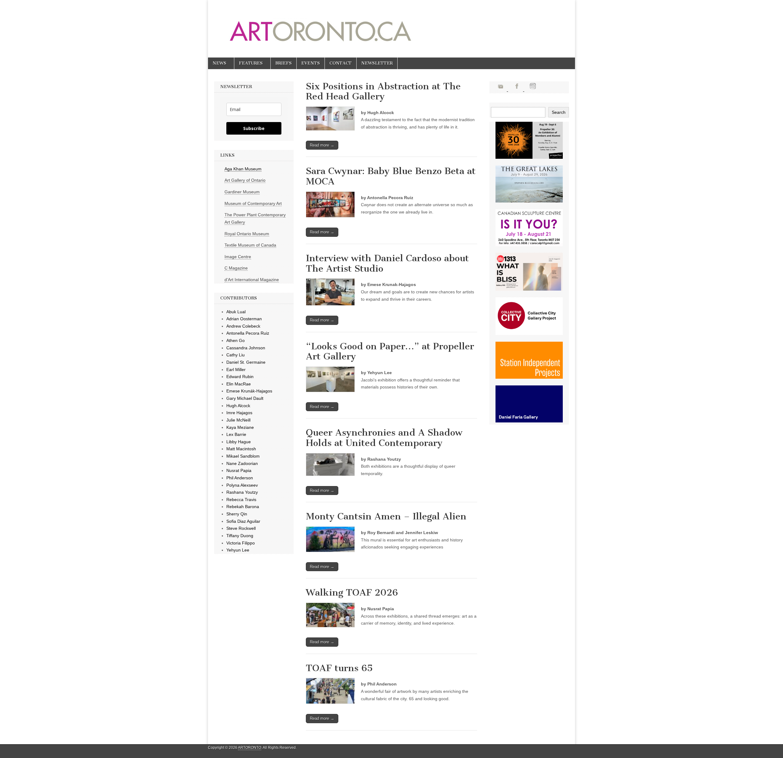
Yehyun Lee (237, 550)
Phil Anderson (239, 477)
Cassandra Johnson (245, 347)
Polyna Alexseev (242, 485)
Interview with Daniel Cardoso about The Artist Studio (387, 263)
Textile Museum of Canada (250, 245)
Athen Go (235, 340)
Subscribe (254, 128)
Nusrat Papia (238, 470)
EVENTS (310, 63)
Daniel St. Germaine (245, 362)
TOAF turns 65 (339, 668)
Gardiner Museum (242, 191)
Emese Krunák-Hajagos (249, 390)
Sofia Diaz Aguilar (243, 521)
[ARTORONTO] (370, 24)
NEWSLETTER (377, 63)
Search (559, 112)
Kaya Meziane (240, 427)
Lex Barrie (236, 434)
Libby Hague (238, 441)
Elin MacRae (238, 383)
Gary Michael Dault (244, 398)
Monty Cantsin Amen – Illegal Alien (386, 516)
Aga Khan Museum (243, 168)
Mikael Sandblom (243, 456)
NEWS (219, 63)
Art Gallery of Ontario (245, 180)
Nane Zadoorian (242, 463)
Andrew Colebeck (243, 326)
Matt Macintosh (241, 448)
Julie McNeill (238, 420)
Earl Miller (236, 369)
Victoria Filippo (240, 543)
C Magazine (236, 268)
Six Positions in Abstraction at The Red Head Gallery (383, 91)
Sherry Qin (236, 513)
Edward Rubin (240, 376)
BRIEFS (283, 63)
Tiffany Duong (239, 535)
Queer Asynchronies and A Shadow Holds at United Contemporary (384, 437)
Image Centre (238, 256)
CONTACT (340, 63)
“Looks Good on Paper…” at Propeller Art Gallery (390, 351)
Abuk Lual (236, 311)
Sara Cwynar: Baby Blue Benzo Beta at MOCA (391, 176)
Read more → (322, 145)
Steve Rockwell (241, 528)
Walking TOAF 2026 (352, 592)
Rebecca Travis (241, 499)
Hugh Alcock (238, 405)
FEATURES (251, 63)
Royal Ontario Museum (247, 233)
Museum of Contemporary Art (253, 203)
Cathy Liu (235, 354)
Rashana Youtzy (242, 492)
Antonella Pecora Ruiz (247, 333)
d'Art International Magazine (252, 279)
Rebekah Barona (242, 506)
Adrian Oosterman (244, 318)
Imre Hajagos (239, 412)
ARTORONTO (249, 747)
